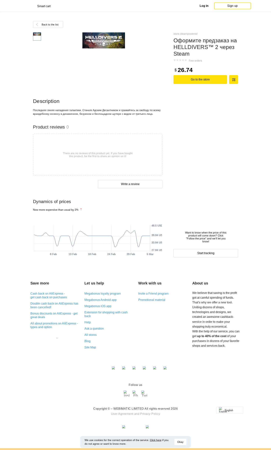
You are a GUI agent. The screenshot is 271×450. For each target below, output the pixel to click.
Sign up (232, 5)
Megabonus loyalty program (102, 293)
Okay (180, 441)
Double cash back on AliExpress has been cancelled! (54, 305)
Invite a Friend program (153, 293)
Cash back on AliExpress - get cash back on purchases (48, 295)
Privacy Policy (150, 413)
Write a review (130, 184)
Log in (204, 5)
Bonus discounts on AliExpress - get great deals (53, 315)
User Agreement (122, 413)
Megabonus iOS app (97, 306)
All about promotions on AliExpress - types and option (54, 325)
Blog (87, 341)
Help (87, 322)
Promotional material (151, 299)
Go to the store (200, 79)
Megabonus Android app (100, 299)
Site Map (90, 347)
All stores (90, 334)
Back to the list (50, 24)
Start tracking (205, 253)
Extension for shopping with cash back (106, 314)
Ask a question (94, 328)
